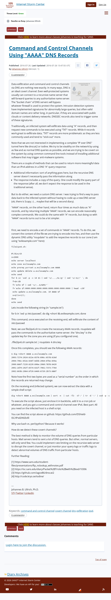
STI (13, 493)
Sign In (91, 4)
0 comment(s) (17, 74)
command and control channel (37, 510)
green (21, 13)
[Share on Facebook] (87, 65)
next (21, 29)
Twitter (20, 493)
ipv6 (91, 510)
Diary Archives (17, 574)
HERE (26, 37)
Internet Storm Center (30, 4)
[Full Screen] (78, 65)
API (29, 584)
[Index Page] (9, 4)
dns (74, 510)
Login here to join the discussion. (26, 545)
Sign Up (102, 4)
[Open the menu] (106, 12)
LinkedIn (29, 493)
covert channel (63, 510)
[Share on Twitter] (96, 65)
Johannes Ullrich (33, 21)
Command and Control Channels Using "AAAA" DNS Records (51, 51)
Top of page (101, 559)
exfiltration (82, 510)
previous (12, 29)
